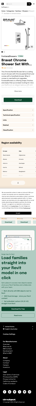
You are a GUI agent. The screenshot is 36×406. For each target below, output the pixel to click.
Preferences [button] (26, 208)
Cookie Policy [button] (14, 206)
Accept (18, 213)
